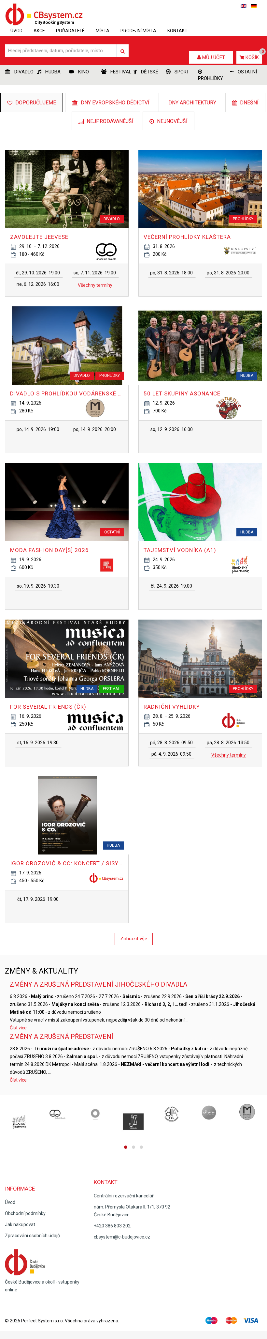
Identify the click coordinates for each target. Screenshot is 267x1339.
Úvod (16, 30)
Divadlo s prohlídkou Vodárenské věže (66, 393)
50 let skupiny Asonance (182, 393)
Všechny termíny (95, 285)
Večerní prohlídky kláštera (187, 237)
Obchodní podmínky (25, 1213)
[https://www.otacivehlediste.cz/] (95, 1114)
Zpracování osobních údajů (32, 1235)
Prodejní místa (138, 30)
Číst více (18, 1027)
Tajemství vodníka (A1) (180, 550)
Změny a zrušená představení (61, 1036)
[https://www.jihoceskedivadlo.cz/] (57, 1114)
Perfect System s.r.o (42, 1320)
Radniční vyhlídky (172, 706)
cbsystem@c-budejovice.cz (122, 1236)
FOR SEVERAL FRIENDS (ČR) (48, 706)
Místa (102, 30)
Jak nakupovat (20, 1224)
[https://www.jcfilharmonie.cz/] (19, 1122)
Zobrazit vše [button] (133, 939)
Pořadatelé (70, 30)
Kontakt (177, 30)
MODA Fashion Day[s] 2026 (49, 550)
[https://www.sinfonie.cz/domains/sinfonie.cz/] (210, 1114)
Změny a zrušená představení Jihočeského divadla (98, 984)
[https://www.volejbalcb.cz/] (133, 1122)
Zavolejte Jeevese (39, 237)
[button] (38, 273)
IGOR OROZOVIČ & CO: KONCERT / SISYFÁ (66, 863)
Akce (39, 30)
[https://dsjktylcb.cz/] (172, 1114)
